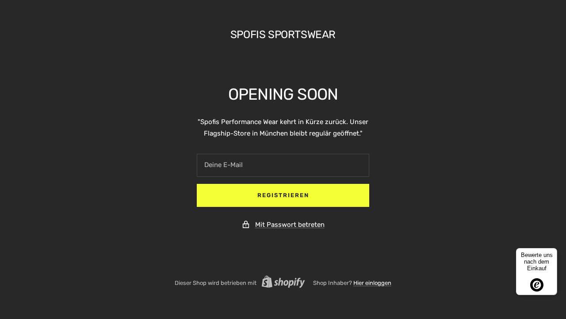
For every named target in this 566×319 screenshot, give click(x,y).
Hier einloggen (372, 283)
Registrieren (283, 195)
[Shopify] (280, 283)
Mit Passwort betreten (290, 225)
